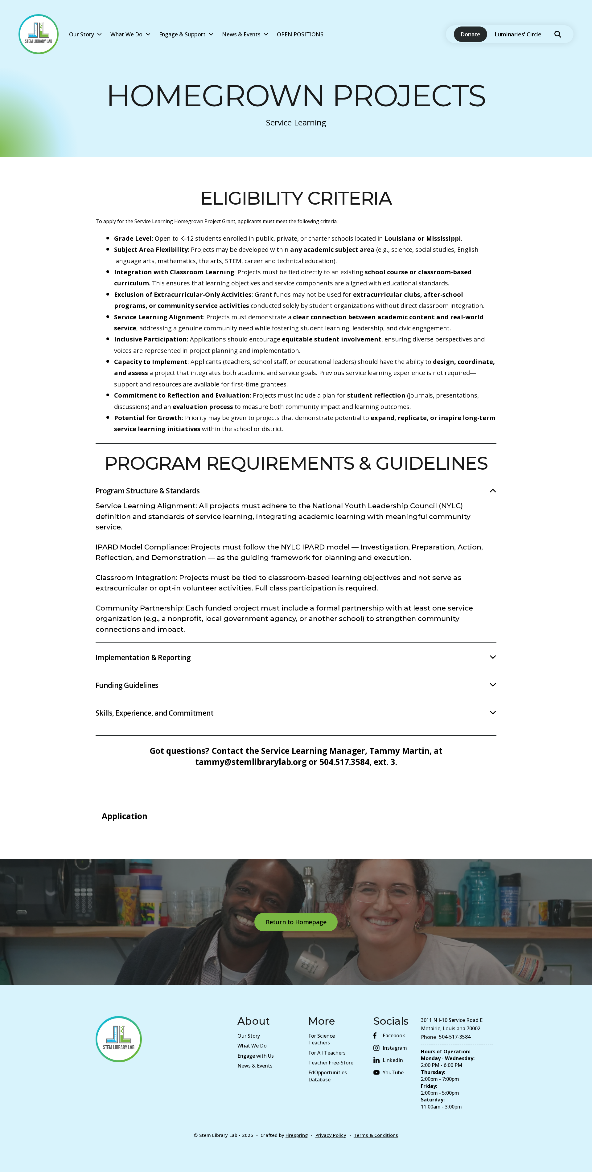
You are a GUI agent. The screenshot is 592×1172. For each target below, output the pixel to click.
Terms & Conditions (376, 1135)
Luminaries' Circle (518, 34)
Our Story (81, 34)
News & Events (241, 34)
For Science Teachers (321, 1039)
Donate (470, 34)
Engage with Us (255, 1055)
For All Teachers (327, 1052)
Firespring (297, 1135)
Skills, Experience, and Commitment (155, 713)
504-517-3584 (455, 1036)
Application (124, 816)
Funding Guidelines (127, 685)
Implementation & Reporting (143, 657)
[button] (557, 34)
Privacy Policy (330, 1135)
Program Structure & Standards (147, 491)
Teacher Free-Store (330, 1062)
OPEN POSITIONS (300, 34)
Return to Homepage (296, 922)
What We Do (126, 34)
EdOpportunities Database (327, 1076)
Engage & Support (182, 34)
